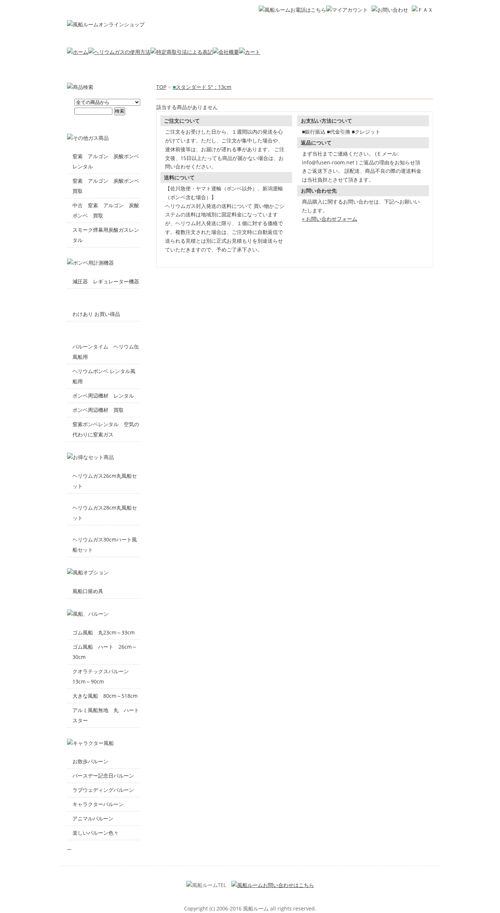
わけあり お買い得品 (96, 313)
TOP (161, 86)
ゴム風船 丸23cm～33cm (103, 632)
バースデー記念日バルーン (103, 775)
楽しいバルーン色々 (95, 832)
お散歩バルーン (90, 761)
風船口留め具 (87, 591)
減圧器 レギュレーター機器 (105, 281)
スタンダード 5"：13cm (202, 86)
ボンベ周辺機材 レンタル (103, 395)
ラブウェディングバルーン (103, 789)
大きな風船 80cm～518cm (105, 695)
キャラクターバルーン (98, 804)
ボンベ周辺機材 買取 (98, 409)
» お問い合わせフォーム (329, 218)
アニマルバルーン (92, 818)
